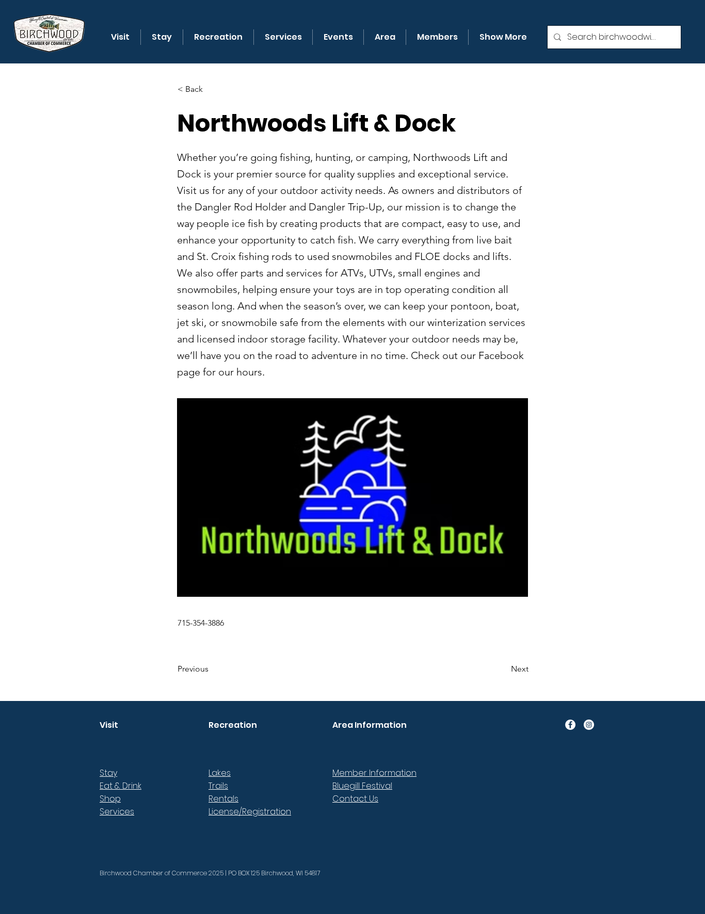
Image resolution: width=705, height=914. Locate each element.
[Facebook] (570, 725)
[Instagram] (589, 725)
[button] (120, 37)
